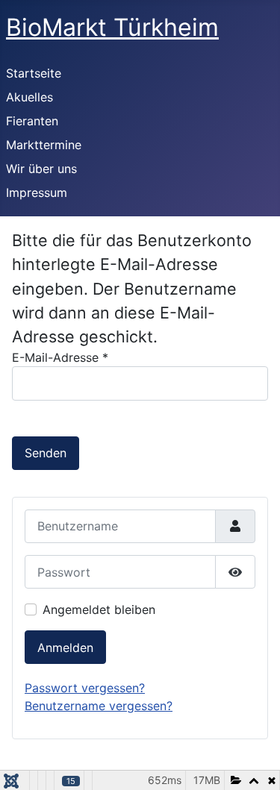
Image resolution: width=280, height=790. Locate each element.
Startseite (33, 73)
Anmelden (65, 647)
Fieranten (32, 120)
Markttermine (43, 144)
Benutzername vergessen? (98, 705)
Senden (45, 452)
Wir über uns (41, 168)
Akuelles (29, 97)
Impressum (36, 192)
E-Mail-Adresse (60, 357)
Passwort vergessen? (85, 687)
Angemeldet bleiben (99, 609)
